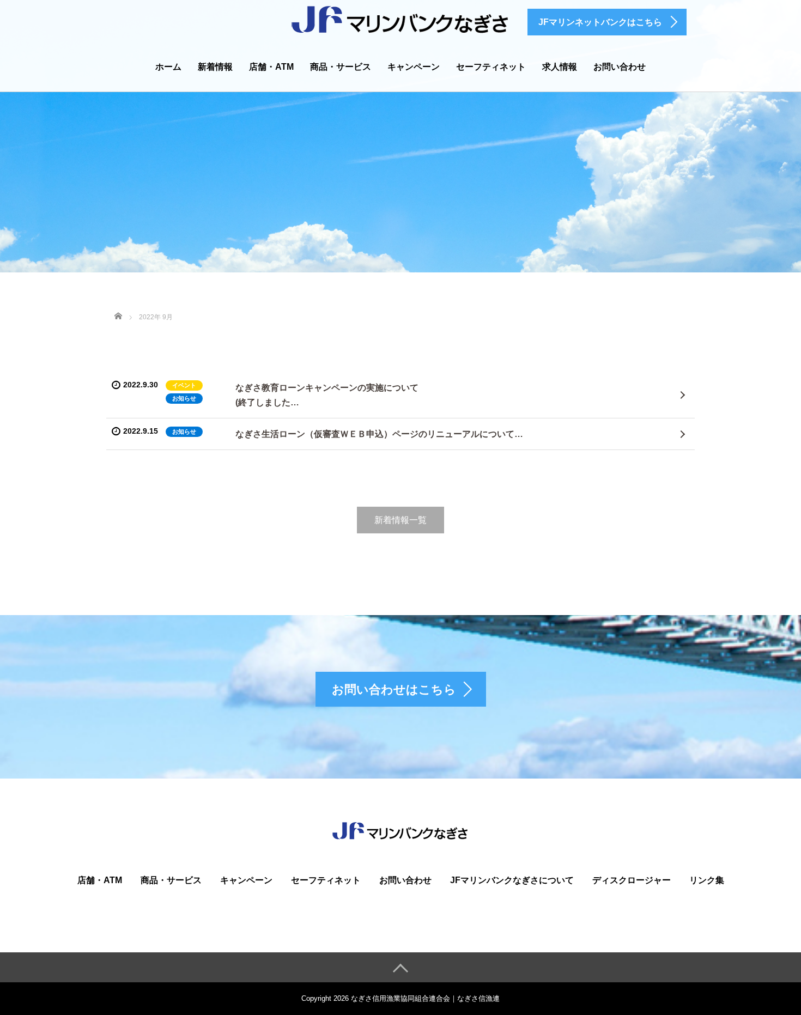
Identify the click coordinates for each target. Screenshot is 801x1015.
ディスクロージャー (631, 880)
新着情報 (215, 66)
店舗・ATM (271, 66)
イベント (184, 385)
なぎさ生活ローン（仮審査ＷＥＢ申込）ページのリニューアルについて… (379, 434)
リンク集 (706, 880)
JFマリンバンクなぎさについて (512, 880)
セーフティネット (491, 66)
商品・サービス (340, 66)
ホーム (168, 66)
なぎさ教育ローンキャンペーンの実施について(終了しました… (326, 395)
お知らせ (184, 398)
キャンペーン (413, 66)
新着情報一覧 (400, 520)
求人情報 (559, 66)
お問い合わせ (619, 66)
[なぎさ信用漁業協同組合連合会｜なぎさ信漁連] (400, 18)
